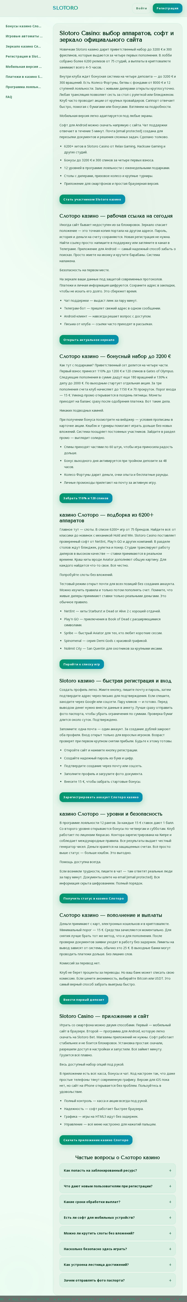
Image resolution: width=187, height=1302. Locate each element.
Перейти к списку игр (81, 664)
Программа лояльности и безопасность (26, 87)
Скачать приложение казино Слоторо (96, 1140)
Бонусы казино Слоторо (26, 26)
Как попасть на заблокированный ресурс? (100, 1170)
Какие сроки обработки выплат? (92, 1202)
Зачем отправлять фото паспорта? (94, 1280)
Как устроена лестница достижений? (96, 1264)
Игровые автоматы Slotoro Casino (26, 36)
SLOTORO (65, 8)
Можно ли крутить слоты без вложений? (99, 1233)
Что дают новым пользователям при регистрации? (108, 1186)
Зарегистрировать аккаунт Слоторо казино (101, 797)
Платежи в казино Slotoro (26, 76)
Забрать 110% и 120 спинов (86, 498)
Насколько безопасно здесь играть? (95, 1249)
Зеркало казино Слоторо (26, 46)
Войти (141, 8)
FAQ (9, 97)
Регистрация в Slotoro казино (26, 56)
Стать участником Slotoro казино (92, 199)
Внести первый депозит (83, 1000)
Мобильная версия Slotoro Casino (26, 66)
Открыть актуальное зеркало (89, 340)
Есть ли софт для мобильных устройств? (99, 1217)
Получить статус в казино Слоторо (93, 898)
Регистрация (168, 8)
